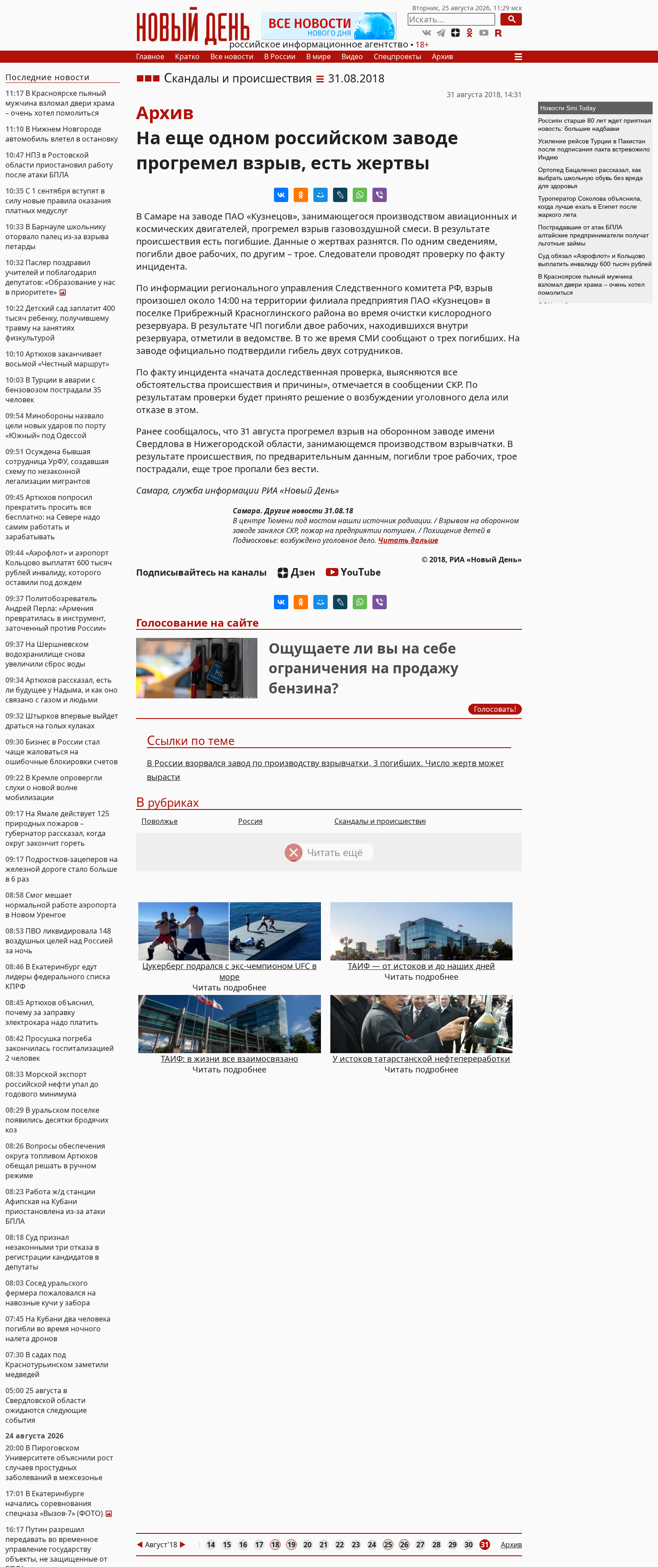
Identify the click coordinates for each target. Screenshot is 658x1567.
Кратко (187, 56)
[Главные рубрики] (521, 57)
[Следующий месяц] (182, 1544)
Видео (352, 56)
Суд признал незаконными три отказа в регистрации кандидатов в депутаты (52, 1252)
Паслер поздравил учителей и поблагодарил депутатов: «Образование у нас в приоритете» (60, 277)
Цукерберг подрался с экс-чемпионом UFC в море (229, 971)
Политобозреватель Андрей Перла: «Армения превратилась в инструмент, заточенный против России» (55, 613)
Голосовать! (495, 709)
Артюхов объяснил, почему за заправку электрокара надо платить (51, 1012)
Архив (442, 56)
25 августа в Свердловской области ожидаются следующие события (46, 1405)
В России (279, 56)
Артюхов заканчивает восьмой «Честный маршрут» (57, 359)
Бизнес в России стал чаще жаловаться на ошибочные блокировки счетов (61, 751)
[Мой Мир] (320, 195)
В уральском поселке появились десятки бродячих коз (56, 1120)
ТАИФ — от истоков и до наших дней (421, 965)
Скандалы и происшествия (238, 78)
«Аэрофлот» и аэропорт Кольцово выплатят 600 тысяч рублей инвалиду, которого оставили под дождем (58, 567)
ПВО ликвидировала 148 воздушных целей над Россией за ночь (59, 941)
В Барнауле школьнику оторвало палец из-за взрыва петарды (57, 236)
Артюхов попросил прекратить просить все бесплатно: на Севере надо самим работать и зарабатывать (52, 517)
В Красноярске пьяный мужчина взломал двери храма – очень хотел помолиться (60, 103)
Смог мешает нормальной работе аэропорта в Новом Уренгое (60, 905)
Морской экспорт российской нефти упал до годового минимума (51, 1084)
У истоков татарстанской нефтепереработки (421, 1058)
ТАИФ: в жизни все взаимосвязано (229, 1058)
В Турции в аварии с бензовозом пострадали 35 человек (53, 390)
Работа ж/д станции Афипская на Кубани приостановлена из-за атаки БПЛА (55, 1206)
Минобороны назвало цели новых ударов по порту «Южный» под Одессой (55, 425)
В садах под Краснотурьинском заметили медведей (56, 1364)
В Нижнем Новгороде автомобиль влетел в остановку (61, 134)
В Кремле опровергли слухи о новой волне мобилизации (53, 787)
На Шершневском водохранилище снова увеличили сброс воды (47, 654)
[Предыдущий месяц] (139, 1544)
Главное (150, 56)
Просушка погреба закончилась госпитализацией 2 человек (59, 1048)
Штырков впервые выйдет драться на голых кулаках (61, 721)
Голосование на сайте (197, 622)
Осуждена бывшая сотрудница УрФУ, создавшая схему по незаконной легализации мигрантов (57, 466)
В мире (318, 56)
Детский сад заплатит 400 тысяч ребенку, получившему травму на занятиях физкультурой (60, 323)
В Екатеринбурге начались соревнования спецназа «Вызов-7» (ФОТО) (61, 1503)
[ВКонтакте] (281, 195)
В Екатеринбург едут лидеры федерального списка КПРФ (57, 976)
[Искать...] (511, 19)
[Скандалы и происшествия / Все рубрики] (320, 78)
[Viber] (379, 195)
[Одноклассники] (301, 195)
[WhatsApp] (360, 195)
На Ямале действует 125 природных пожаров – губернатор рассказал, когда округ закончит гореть (57, 828)
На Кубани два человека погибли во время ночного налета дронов (58, 1328)
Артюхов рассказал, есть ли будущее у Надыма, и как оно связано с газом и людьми (61, 690)
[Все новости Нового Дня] (329, 26)
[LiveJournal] (340, 195)
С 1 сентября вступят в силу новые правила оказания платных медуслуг (58, 200)
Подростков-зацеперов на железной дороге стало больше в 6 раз (61, 869)
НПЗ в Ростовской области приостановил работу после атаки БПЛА (59, 165)
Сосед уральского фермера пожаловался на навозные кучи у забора (50, 1293)
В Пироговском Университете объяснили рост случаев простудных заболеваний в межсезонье (59, 1462)
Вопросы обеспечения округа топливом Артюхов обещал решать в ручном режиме (55, 1160)
